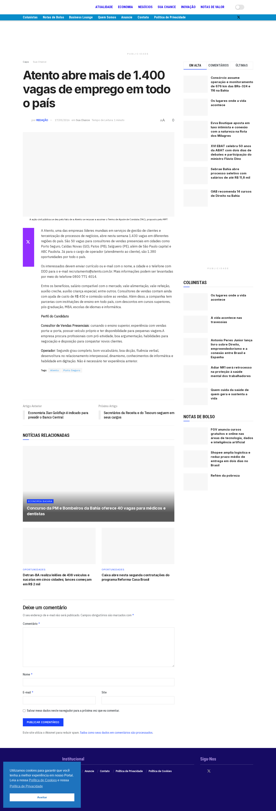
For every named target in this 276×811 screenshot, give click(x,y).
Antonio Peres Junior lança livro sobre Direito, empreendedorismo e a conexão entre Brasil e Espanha (231, 348)
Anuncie (126, 17)
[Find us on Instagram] (245, 17)
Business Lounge (81, 17)
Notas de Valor (212, 7)
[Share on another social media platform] (28, 262)
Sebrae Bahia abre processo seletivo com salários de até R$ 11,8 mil (230, 173)
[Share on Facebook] (28, 233)
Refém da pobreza (225, 475)
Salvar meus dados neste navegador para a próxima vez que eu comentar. (73, 710)
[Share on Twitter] (28, 242)
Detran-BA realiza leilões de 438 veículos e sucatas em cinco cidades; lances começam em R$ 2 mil (57, 579)
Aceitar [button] (42, 797)
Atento (54, 370)
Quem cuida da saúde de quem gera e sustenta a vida (230, 394)
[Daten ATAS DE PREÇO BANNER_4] (138, 35)
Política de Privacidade (170, 17)
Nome (28, 674)
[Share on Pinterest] (28, 252)
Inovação (188, 7)
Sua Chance (167, 7)
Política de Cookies (160, 771)
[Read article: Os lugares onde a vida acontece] (195, 302)
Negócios (145, 7)
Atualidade (104, 7)
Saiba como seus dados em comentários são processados (116, 732)
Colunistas (30, 17)
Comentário (31, 624)
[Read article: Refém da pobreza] (195, 482)
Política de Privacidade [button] (26, 786)
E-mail (28, 692)
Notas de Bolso (53, 17)
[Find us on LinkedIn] (252, 17)
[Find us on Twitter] (238, 17)
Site (104, 692)
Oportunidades (34, 569)
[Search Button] (251, 7)
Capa (26, 61)
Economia (125, 7)
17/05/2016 (62, 120)
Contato (143, 17)
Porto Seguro (71, 370)
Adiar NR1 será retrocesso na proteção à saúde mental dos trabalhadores (231, 371)
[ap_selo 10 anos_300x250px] (218, 240)
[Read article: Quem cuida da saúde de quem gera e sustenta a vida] (195, 396)
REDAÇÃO (42, 120)
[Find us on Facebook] (232, 17)
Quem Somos (107, 17)
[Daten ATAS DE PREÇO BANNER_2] (98, 386)
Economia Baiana (40, 501)
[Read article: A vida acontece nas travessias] (195, 324)
